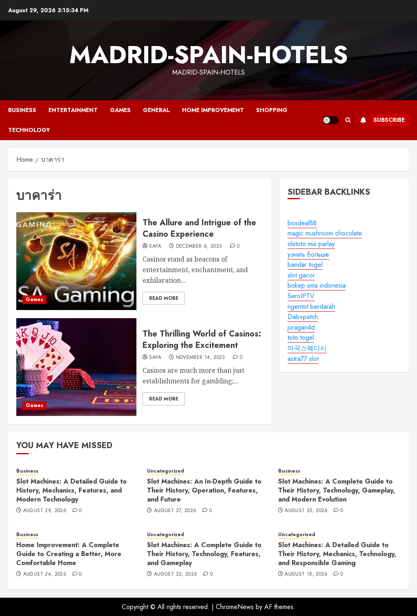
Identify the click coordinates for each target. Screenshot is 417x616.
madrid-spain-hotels (208, 55)
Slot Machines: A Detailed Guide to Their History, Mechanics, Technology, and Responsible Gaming (337, 554)
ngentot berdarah (311, 306)
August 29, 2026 (44, 511)
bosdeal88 (302, 223)
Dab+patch (303, 316)
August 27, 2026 (175, 511)
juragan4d (301, 327)
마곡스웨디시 (307, 348)
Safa (155, 246)
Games (120, 110)
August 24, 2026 (44, 574)
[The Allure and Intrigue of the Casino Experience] (76, 261)
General (156, 110)
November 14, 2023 (200, 357)
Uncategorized (165, 471)
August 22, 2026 (175, 574)
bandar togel (305, 264)
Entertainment (73, 110)
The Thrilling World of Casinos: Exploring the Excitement (202, 339)
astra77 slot (303, 358)
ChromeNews (235, 607)
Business (22, 110)
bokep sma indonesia (317, 285)
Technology (29, 130)
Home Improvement (213, 110)
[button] (348, 120)
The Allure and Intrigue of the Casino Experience (199, 228)
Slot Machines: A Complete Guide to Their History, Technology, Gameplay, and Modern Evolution (336, 490)
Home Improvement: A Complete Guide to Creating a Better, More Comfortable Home (68, 554)
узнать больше (308, 254)
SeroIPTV (301, 296)
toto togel (301, 337)
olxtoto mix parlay (311, 244)
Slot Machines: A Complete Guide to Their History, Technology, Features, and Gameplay (204, 554)
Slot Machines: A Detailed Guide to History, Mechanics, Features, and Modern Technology (71, 490)
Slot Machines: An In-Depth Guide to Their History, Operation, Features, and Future (204, 490)
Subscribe (389, 120)
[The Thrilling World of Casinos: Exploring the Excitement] (76, 367)
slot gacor (301, 275)
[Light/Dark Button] (331, 120)
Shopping (272, 110)
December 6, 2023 (199, 246)
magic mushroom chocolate (325, 233)
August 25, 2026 (306, 511)
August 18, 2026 (306, 574)
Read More (163, 298)
